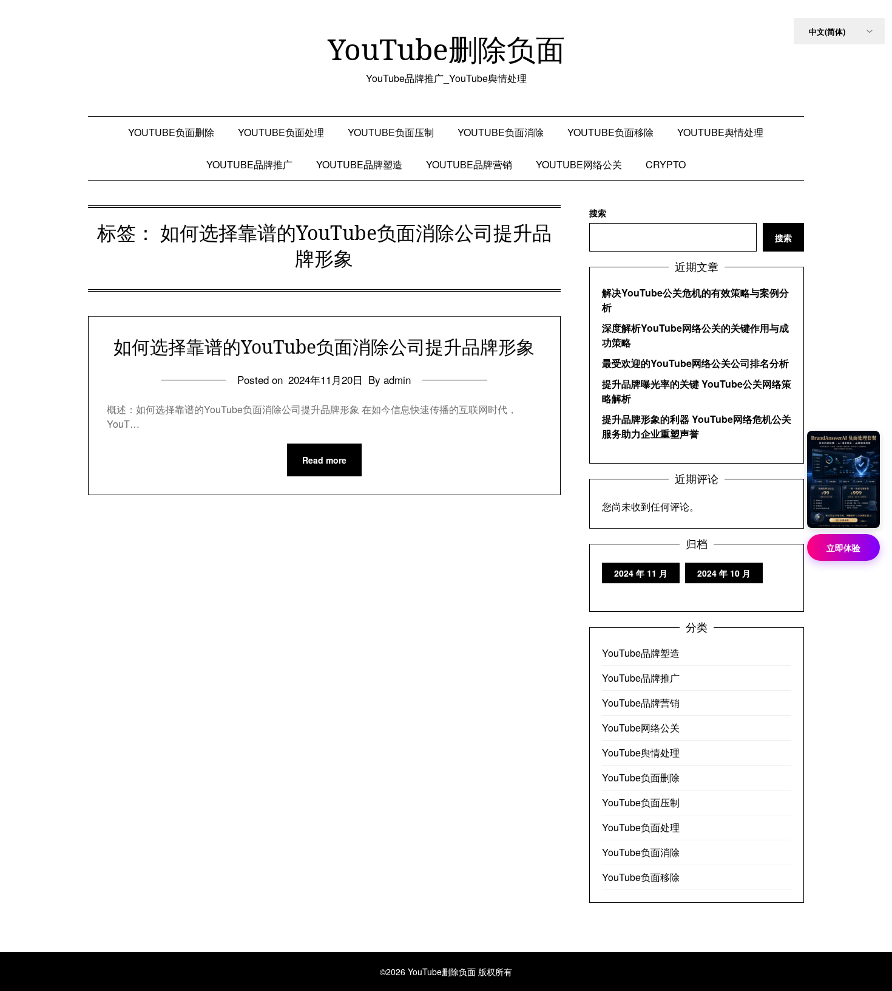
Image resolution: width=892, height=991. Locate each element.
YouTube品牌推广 (249, 164)
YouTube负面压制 (391, 132)
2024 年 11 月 (640, 573)
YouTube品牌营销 (469, 164)
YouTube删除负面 (446, 49)
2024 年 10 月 (724, 573)
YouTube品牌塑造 (359, 164)
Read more (324, 460)
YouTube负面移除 (610, 132)
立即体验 (843, 547)
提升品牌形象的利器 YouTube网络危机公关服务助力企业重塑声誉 (696, 426)
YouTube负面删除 (171, 132)
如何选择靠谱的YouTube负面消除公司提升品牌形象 (324, 346)
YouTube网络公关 (579, 164)
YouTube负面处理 (281, 132)
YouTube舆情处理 (720, 132)
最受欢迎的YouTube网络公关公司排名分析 (695, 363)
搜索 (597, 213)
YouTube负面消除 (501, 132)
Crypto (666, 164)
